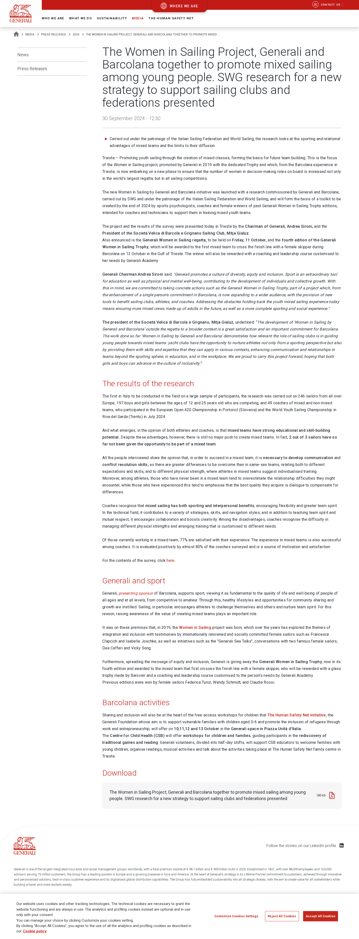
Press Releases (53, 34)
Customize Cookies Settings (236, 916)
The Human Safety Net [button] (171, 18)
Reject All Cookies (282, 916)
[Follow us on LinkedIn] (341, 845)
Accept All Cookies (320, 916)
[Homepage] (16, 34)
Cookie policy (35, 931)
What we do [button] (80, 18)
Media (29, 34)
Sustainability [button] (112, 18)
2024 (76, 34)
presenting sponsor (136, 593)
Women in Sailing (195, 627)
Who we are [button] (53, 18)
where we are (184, 6)
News (23, 54)
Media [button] (138, 18)
